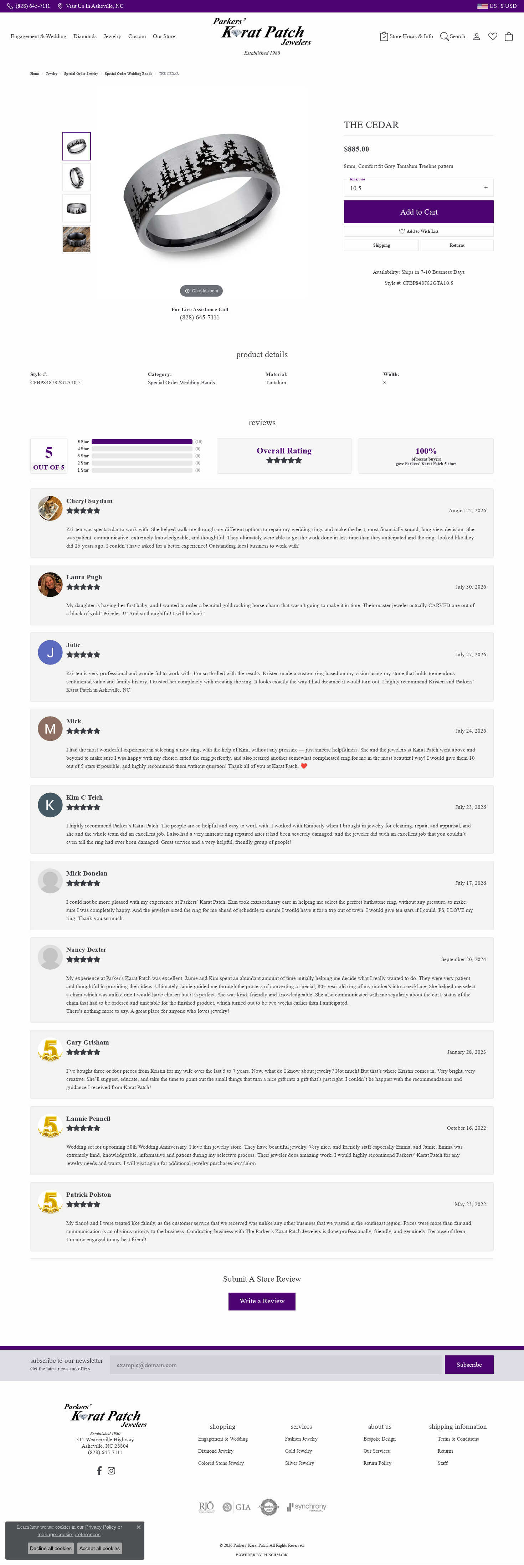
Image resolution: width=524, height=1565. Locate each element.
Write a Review (262, 1301)
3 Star (83, 455)
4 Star (83, 448)
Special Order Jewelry (81, 73)
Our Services (377, 1451)
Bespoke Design (380, 1439)
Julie (73, 645)
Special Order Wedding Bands (128, 73)
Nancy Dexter (86, 950)
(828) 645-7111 (200, 317)
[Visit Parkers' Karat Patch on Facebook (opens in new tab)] (99, 1471)
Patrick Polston (88, 1195)
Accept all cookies (99, 1548)
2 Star (83, 463)
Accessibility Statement (317, 1531)
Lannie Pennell (88, 1119)
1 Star (83, 470)
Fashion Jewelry (301, 1439)
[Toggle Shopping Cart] (508, 36)
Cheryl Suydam (89, 501)
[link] (28, 6)
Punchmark (275, 1555)
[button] (496, 6)
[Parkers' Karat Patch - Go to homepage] (105, 1419)
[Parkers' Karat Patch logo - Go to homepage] (262, 36)
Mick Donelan (87, 873)
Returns (457, 245)
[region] (201, 192)
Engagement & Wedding (38, 36)
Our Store (164, 36)
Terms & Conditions (458, 1439)
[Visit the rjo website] (206, 1507)
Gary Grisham (87, 1042)
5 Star (83, 441)
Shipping (381, 245)
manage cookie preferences (69, 1534)
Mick (73, 721)
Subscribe (469, 1364)
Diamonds (85, 36)
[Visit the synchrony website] (307, 1507)
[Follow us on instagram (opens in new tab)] (111, 1471)
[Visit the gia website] (236, 1507)
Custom (137, 36)
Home (34, 73)
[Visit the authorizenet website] (269, 1507)
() (198, 441)
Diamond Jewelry (215, 1451)
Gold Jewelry (298, 1451)
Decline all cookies (51, 1548)
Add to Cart (419, 211)
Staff (443, 1463)
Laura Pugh (84, 577)
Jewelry (112, 36)
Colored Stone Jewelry (221, 1463)
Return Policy (377, 1463)
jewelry (51, 73)
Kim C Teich (84, 797)
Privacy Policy (231, 1531)
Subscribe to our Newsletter (66, 1361)
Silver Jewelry (299, 1463)
